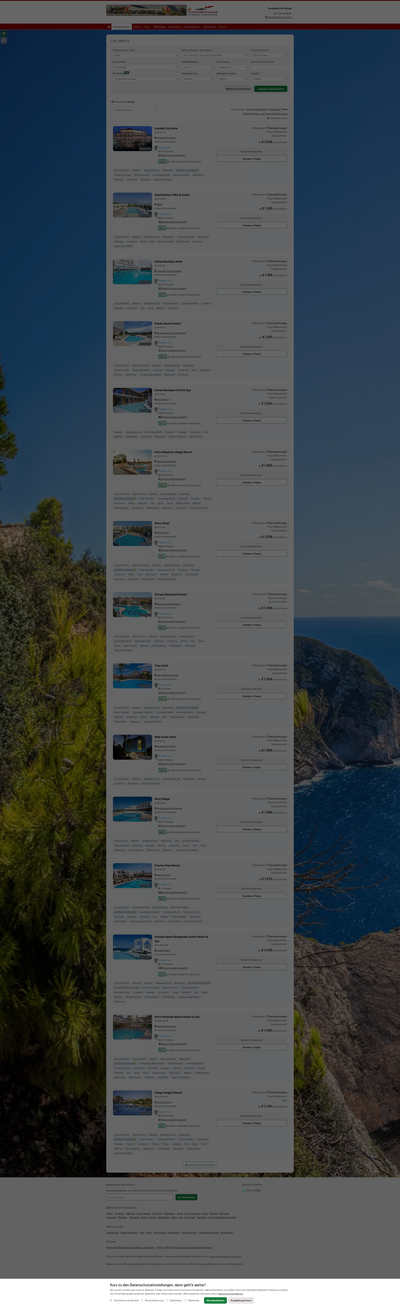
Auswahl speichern (241, 1300)
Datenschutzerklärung (230, 1293)
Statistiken (175, 1300)
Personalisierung (154, 1300)
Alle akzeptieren (215, 1300)
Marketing (193, 1300)
